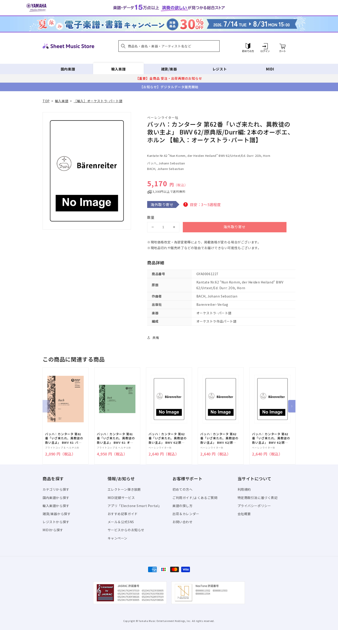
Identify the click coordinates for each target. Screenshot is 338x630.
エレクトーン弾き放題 (124, 489)
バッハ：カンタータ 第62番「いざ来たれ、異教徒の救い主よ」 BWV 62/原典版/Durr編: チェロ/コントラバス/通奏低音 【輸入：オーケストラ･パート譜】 (271, 438)
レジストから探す (56, 521)
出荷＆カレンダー (185, 513)
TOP (46, 101)
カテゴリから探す (56, 489)
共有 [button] (155, 337)
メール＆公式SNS (121, 521)
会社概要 (244, 513)
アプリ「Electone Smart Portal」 (135, 505)
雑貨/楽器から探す (57, 513)
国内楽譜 (68, 69)
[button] (169, 46)
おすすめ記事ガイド (123, 513)
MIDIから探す (53, 530)
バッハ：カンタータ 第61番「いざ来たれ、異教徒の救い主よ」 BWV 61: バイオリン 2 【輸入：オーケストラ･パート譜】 (64, 438)
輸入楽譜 (118, 69)
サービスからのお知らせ (126, 530)
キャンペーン (118, 538)
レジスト (219, 69)
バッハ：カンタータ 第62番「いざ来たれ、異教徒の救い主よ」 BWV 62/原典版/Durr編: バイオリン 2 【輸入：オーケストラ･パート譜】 (167, 438)
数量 (151, 217)
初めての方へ (182, 489)
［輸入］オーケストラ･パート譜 (98, 101)
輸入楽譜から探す (56, 505)
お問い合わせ (182, 521)
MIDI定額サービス (121, 497)
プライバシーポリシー (254, 505)
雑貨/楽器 (169, 69)
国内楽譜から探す (56, 497)
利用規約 (244, 489)
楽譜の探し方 (182, 505)
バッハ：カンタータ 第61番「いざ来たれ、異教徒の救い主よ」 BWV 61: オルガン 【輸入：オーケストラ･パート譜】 (116, 438)
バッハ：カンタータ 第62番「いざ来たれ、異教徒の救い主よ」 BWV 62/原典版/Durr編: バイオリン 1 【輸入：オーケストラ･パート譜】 (219, 438)
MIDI (270, 69)
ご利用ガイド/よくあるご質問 (194, 497)
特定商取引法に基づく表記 (258, 497)
